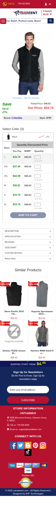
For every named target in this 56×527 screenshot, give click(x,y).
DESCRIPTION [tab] (12, 231)
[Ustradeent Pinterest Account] (35, 445)
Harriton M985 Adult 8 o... (42, 351)
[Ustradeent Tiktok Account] (28, 452)
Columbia (17, 118)
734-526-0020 (24, 3)
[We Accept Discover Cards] (20, 465)
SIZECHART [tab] (10, 247)
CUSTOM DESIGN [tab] (13, 253)
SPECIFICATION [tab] (12, 236)
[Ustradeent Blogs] (28, 445)
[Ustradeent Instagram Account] (43, 445)
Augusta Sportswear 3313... (42, 312)
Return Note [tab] (10, 258)
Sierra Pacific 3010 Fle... (14, 312)
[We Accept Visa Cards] (28, 470)
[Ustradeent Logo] (26, 13)
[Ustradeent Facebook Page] (13, 445)
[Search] (50, 20)
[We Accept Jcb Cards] (36, 465)
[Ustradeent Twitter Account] (20, 445)
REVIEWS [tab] (9, 242)
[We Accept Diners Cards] (28, 465)
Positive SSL (28, 475)
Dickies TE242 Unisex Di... (14, 351)
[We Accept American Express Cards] (12, 465)
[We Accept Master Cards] (44, 465)
